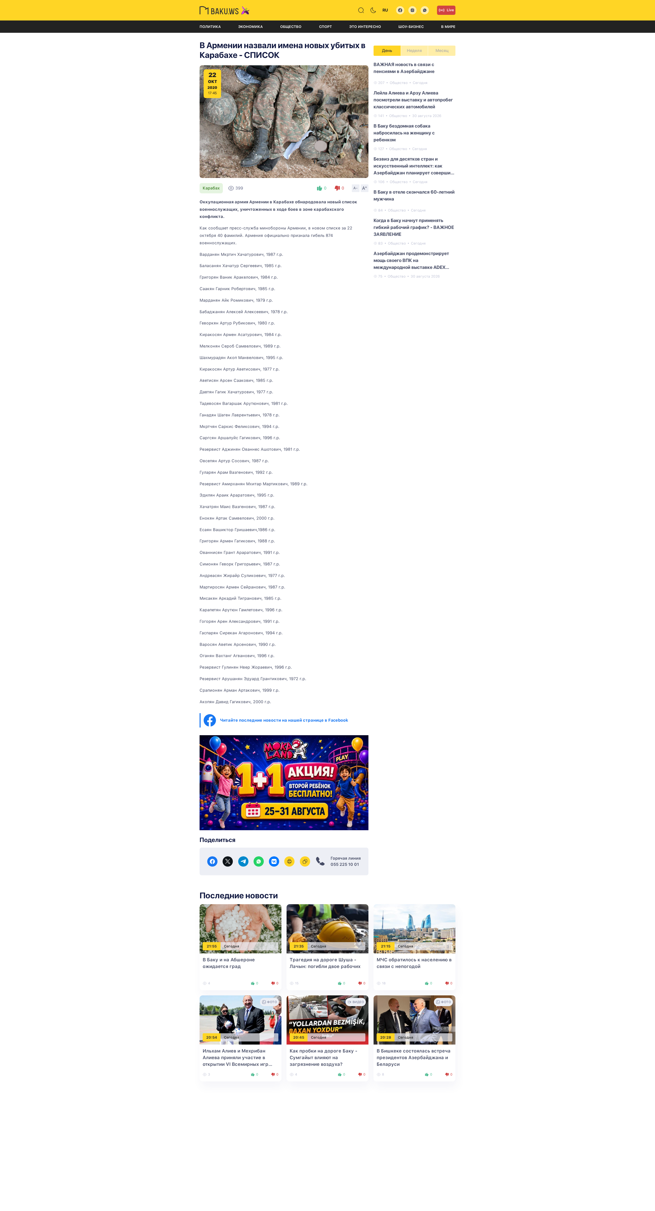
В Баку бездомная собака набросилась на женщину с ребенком (404, 132)
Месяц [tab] (442, 50)
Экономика (250, 27)
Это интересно (365, 27)
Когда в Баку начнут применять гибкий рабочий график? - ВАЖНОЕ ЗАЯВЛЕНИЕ (414, 227)
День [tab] (387, 50)
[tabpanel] (414, 170)
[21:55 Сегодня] (240, 928)
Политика (210, 27)
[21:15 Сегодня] (414, 928)
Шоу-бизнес (411, 27)
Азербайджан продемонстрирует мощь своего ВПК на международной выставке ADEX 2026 (411, 261)
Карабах (211, 188)
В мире (448, 27)
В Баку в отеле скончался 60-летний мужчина (414, 195)
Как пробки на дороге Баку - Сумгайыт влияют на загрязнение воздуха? (323, 1057)
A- (355, 188)
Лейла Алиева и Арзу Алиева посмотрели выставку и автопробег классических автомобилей (413, 99)
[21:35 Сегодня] (327, 928)
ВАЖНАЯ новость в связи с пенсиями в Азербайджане (404, 68)
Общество (290, 27)
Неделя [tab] (414, 50)
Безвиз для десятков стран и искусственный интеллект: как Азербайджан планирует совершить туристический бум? (414, 166)
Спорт (325, 27)
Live (450, 10)
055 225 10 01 (345, 864)
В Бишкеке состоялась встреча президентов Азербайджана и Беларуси (414, 1057)
